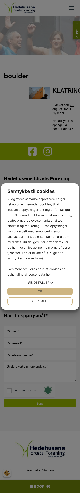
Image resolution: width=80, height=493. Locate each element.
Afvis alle (40, 301)
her (48, 274)
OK (40, 291)
